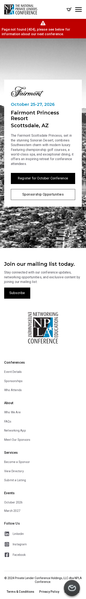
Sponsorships (13, 381)
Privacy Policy (49, 591)
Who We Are (12, 412)
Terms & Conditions (20, 591)
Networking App (15, 430)
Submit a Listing (15, 480)
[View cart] (69, 9)
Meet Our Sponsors (17, 439)
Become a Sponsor (17, 462)
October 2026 (13, 502)
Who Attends (13, 390)
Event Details (13, 371)
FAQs (7, 421)
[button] (72, 589)
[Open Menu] (78, 9)
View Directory (14, 471)
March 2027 (12, 510)
